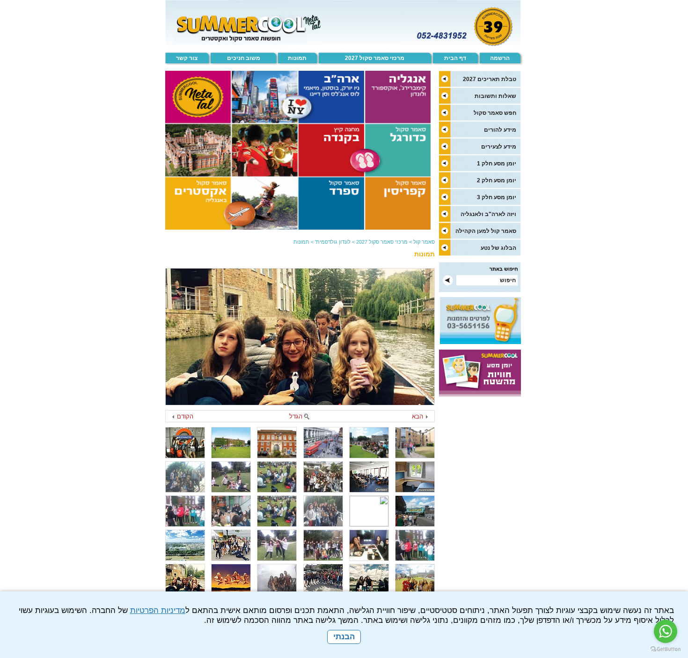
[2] (369, 442)
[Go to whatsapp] (665, 631)
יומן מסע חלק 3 (496, 197)
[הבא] (426, 417)
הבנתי (344, 636)
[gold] (185, 545)
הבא (417, 416)
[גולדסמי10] (277, 477)
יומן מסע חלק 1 (496, 163)
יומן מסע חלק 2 (496, 180)
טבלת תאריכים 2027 (489, 79)
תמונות (297, 58)
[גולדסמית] (415, 442)
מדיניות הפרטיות (157, 610)
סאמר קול (424, 242)
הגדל (295, 416)
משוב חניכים (243, 58)
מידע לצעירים (498, 146)
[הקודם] (173, 417)
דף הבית (455, 58)
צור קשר (187, 58)
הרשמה (500, 58)
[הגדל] (306, 417)
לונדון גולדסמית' (333, 242)
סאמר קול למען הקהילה (485, 231)
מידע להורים (500, 130)
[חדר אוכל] (369, 477)
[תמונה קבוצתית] (185, 477)
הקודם (185, 416)
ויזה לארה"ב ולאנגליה (488, 214)
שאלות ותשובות (495, 96)
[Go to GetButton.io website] (666, 648)
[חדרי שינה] (415, 477)
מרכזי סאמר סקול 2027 (374, 58)
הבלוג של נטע (498, 248)
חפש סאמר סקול (495, 113)
